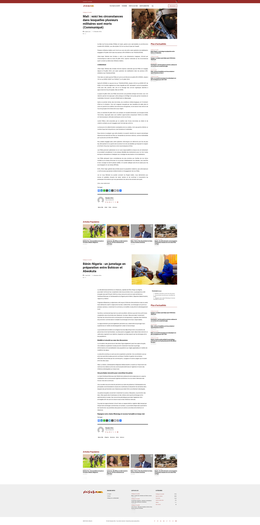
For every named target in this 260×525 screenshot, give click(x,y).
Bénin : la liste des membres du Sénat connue (141, 495)
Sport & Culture (154, 63)
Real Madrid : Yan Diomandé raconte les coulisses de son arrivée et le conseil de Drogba (164, 65)
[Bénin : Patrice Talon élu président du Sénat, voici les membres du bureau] (142, 231)
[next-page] (86, 248)
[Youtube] (117, 201)
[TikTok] (111, 201)
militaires (105, 50)
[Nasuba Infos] (89, 6)
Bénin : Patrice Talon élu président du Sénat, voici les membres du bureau (141, 241)
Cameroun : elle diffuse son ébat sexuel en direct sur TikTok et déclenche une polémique (117, 242)
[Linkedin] (107, 201)
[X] (113, 201)
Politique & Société (87, 12)
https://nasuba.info (109, 199)
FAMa (109, 207)
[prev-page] (84, 248)
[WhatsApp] (115, 201)
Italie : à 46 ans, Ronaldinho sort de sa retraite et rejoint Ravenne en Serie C (162, 72)
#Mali (105, 207)
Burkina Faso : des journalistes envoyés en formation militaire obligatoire (93, 241)
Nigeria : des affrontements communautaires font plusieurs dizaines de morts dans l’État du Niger (166, 242)
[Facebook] (154, 521)
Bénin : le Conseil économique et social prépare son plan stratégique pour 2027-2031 (163, 78)
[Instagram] (105, 201)
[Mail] (109, 201)
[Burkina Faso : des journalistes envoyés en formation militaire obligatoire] (94, 231)
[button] (153, 6)
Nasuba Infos (98, 31)
